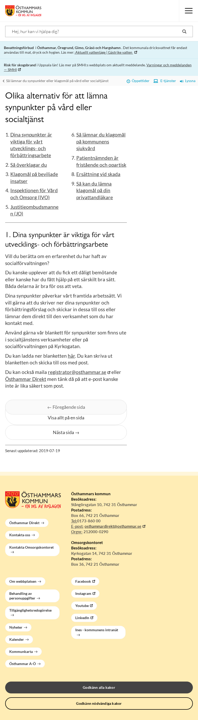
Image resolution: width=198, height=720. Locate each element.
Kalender (16, 639)
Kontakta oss (19, 535)
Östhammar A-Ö (22, 663)
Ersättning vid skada (98, 174)
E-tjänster (167, 80)
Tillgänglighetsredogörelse (30, 610)
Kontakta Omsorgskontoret (31, 547)
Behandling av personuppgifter (22, 595)
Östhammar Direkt (25, 379)
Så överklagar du (28, 165)
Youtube (82, 605)
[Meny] (188, 11)
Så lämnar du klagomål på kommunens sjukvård (101, 141)
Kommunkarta (21, 651)
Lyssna (189, 80)
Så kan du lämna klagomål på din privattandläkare (94, 190)
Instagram (83, 593)
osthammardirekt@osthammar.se (113, 526)
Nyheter (15, 627)
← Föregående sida (66, 407)
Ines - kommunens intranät (96, 630)
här (71, 356)
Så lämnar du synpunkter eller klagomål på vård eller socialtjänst (57, 80)
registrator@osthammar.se (77, 372)
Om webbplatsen (22, 581)
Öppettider (140, 80)
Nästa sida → (66, 432)
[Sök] (184, 31)
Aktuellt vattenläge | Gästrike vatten (104, 52)
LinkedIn (82, 617)
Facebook (83, 581)
